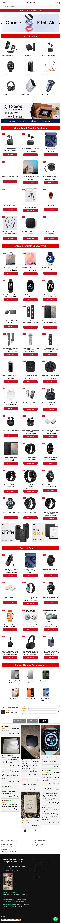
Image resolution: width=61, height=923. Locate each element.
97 (35, 831)
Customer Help (37, 868)
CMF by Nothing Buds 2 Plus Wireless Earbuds (50, 149)
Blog (34, 874)
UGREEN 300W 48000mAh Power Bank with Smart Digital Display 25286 (51, 652)
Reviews (35, 880)
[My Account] (56, 2)
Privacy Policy (36, 876)
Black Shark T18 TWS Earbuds (10, 430)
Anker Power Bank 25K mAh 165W (10, 570)
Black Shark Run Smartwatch (50, 485)
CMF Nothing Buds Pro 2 (10, 148)
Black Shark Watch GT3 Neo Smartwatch (50, 513)
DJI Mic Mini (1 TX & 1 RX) (11, 320)
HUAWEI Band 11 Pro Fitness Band (30, 597)
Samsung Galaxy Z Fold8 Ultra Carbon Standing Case (50, 321)
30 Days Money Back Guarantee (41, 862)
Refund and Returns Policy (40, 878)
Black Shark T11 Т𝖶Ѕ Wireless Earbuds (50, 431)
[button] (58, 2)
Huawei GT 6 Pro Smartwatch (51, 597)
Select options (10, 154)
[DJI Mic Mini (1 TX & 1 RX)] (10, 312)
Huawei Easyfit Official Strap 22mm (10, 348)
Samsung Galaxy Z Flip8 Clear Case (30, 268)
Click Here (37, 10)
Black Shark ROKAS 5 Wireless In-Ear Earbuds (50, 376)
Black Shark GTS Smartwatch (30, 457)
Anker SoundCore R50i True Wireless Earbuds (50, 177)
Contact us (35, 866)
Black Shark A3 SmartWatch (30, 512)
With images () (20, 720)
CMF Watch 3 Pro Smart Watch (50, 569)
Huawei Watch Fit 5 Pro (10, 625)
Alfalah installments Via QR (40, 870)
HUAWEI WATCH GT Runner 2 (50, 267)
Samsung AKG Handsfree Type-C (30, 204)
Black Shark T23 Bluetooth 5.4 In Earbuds (30, 431)
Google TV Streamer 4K (10, 597)
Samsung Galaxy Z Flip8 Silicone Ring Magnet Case (10, 268)
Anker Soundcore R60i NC (10, 204)
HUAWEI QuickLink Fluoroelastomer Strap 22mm (50, 348)
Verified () (33, 720)
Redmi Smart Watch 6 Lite (30, 295)
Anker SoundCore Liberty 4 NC (10, 176)
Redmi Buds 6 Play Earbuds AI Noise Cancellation (51, 232)
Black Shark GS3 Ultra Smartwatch (30, 485)
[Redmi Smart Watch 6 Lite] (30, 286)
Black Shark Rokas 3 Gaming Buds (30, 403)
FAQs (34, 872)
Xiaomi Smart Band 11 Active (10, 295)
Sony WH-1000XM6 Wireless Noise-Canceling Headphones (30, 652)
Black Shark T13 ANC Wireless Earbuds (50, 403)
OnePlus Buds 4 (51, 625)
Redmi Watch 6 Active (50, 295)
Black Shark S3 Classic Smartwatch (10, 485)
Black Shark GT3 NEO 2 (50, 457)
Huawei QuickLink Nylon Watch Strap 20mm (30, 348)
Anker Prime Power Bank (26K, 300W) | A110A (10, 376)
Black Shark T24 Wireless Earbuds (30, 376)
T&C (34, 882)
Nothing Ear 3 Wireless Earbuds (30, 625)
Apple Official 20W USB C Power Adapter (30, 177)
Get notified (50, 273)
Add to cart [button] (30, 182)
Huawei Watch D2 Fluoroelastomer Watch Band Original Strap (30, 321)
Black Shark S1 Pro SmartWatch (10, 512)
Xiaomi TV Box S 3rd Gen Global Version (30, 232)
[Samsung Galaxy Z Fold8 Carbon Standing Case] (10, 449)
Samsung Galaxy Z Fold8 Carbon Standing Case (10, 458)
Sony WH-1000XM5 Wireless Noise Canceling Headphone (10, 652)
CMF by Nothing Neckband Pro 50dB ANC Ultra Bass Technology (10, 232)
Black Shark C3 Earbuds (10, 403)
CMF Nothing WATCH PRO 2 (50, 204)
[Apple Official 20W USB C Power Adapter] (30, 167)
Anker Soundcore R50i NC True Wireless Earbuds (30, 149)
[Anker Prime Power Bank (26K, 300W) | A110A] (10, 367)
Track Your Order (37, 864)
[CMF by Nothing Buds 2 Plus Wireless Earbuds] (51, 139)
